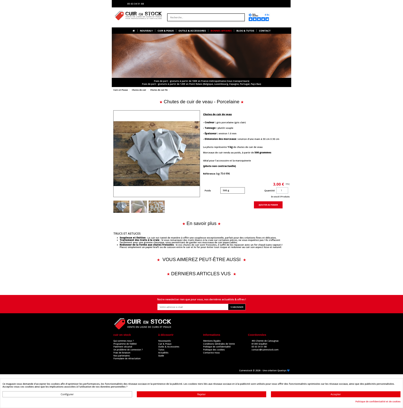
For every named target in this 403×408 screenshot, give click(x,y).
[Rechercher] (240, 17)
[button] (280, 17)
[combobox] (199, 17)
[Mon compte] (257, 3)
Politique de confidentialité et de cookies (377, 401)
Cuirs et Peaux (120, 90)
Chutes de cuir (139, 90)
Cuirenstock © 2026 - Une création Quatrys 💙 (264, 370)
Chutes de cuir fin (159, 90)
